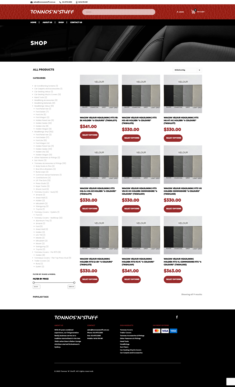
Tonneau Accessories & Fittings (132, 336)
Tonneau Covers (126, 330)
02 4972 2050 (67, 2)
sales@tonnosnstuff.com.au (44, 2)
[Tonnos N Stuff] (52, 11)
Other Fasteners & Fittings (130, 338)
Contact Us (76, 22)
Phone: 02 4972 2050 (95, 333)
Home (33, 22)
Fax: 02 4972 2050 (94, 336)
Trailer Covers (125, 333)
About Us (47, 22)
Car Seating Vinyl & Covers (130, 350)
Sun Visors (124, 347)
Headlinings (124, 344)
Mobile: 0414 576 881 (95, 338)
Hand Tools (124, 341)
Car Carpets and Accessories (131, 353)
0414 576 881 (83, 2)
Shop (61, 22)
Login (181, 12)
